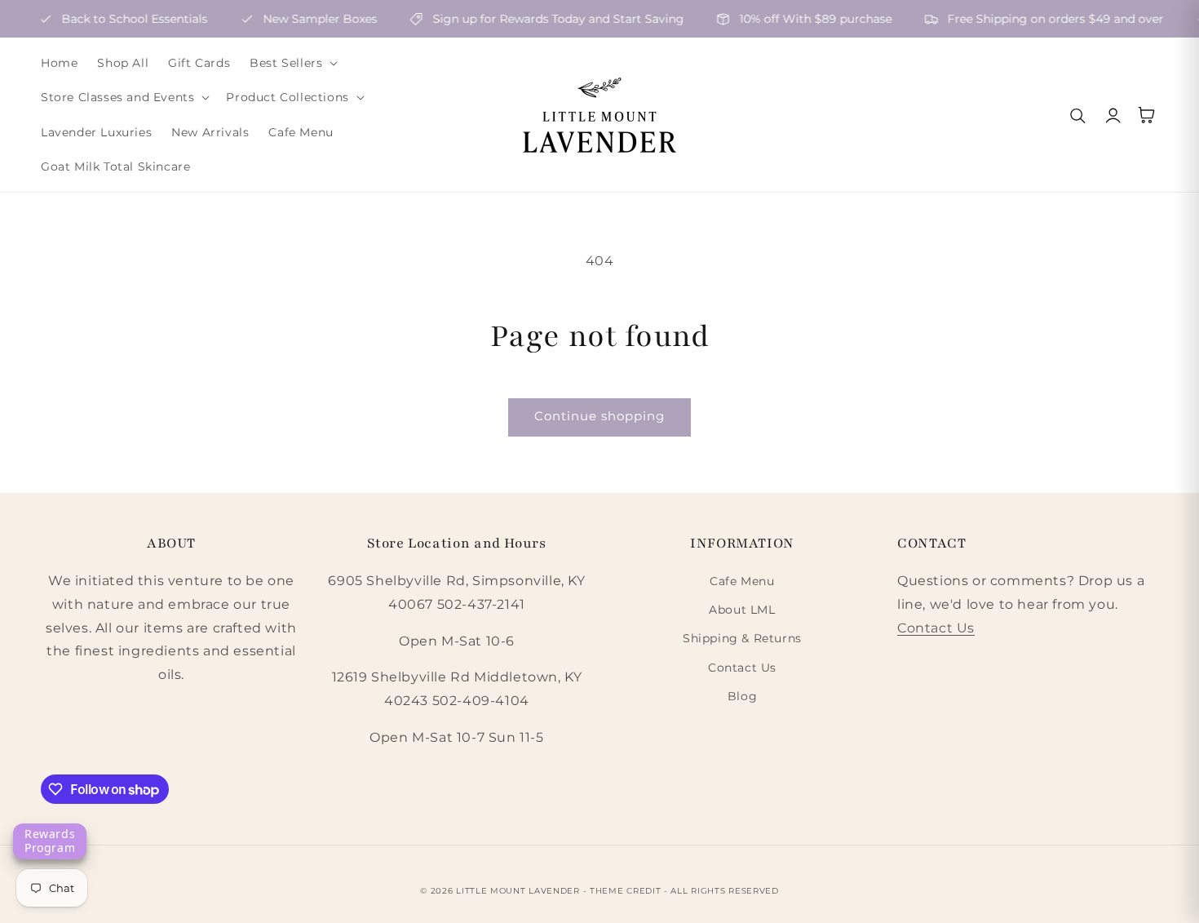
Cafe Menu (742, 581)
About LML (742, 609)
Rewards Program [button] (49, 840)
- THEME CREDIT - (627, 890)
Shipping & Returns (742, 638)
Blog (742, 696)
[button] (292, 63)
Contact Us (742, 667)
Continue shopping (599, 416)
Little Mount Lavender (518, 890)
